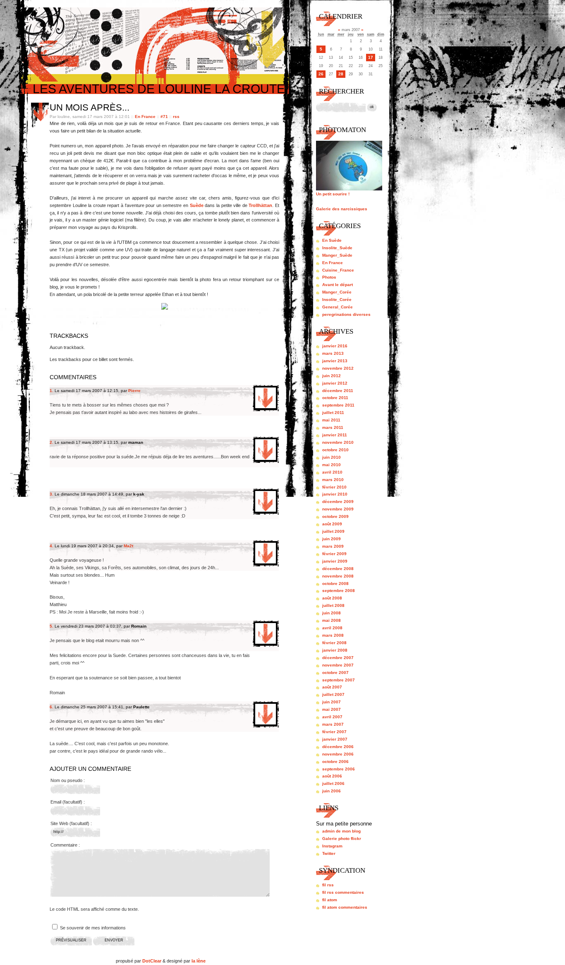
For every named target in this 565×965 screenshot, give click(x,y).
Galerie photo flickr (341, 838)
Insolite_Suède (337, 247)
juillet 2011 (333, 412)
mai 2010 (331, 464)
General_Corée (337, 307)
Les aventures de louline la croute (159, 89)
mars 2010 (333, 479)
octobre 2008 (335, 583)
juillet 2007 (333, 694)
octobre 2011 (335, 397)
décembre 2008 (338, 568)
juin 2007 (331, 702)
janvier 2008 (334, 650)
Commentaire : (65, 844)
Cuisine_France (338, 270)
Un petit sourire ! (333, 194)
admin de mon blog (341, 831)
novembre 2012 (338, 368)
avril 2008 (332, 628)
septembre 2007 (338, 680)
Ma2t (128, 546)
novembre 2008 (338, 576)
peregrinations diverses (346, 314)
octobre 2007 (335, 672)
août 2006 (332, 776)
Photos (329, 277)
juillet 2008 (333, 605)
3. (51, 494)
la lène (199, 960)
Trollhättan (260, 205)
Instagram (332, 846)
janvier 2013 (334, 361)
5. (51, 626)
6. (51, 707)
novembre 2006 (338, 754)
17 (370, 57)
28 (340, 74)
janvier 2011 (334, 435)
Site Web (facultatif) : (71, 823)
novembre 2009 (338, 509)
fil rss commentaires (343, 892)
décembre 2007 (338, 657)
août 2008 (332, 598)
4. (51, 546)
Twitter (328, 853)
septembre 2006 (338, 769)
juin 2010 (331, 457)
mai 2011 (331, 420)
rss (176, 116)
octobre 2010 (335, 450)
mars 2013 (333, 353)
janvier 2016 (334, 346)
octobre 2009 (335, 516)
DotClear (151, 960)
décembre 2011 (337, 390)
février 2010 (334, 487)
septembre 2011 (338, 405)
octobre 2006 (335, 761)
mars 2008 (333, 635)
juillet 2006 (333, 783)
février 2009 (334, 553)
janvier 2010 (334, 494)
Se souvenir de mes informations (93, 927)
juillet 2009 (333, 531)
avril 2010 (332, 472)
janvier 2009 (334, 561)
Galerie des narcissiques (341, 209)
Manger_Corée (337, 292)
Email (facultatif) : (67, 801)
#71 (164, 116)
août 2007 (332, 687)
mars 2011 (332, 427)
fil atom (329, 900)
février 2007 (334, 731)
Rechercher (341, 91)
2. (51, 442)
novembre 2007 (338, 665)
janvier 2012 (334, 383)
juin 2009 (331, 539)
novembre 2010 (338, 442)
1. (51, 390)
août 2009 (332, 524)
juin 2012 (331, 375)
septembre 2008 (338, 590)
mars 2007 (333, 724)
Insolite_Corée (337, 299)
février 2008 (334, 642)
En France (145, 116)
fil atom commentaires (344, 907)
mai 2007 (331, 709)
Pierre (134, 390)
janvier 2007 (334, 739)
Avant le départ (337, 284)
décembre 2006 (338, 746)
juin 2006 (331, 791)
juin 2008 (331, 613)
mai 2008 (331, 620)
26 (320, 74)
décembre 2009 (338, 501)
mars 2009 (333, 546)
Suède (196, 205)
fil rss (328, 885)
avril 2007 (332, 717)
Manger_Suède (337, 255)
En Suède (332, 240)
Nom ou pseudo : (67, 780)
